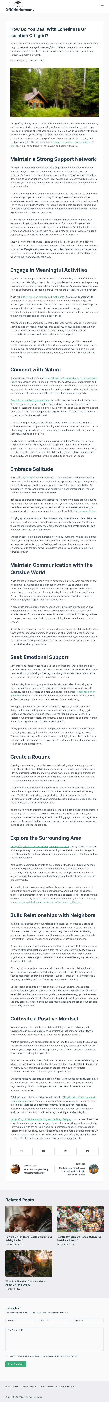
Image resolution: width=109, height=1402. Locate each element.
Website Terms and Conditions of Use (58, 1387)
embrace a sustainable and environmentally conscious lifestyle (46, 902)
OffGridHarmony (19, 10)
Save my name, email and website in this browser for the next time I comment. (44, 1356)
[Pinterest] (66, 1151)
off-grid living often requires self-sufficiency (40, 296)
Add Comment (15, 1330)
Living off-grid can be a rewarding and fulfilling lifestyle (40, 1119)
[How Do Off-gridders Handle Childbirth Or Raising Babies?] (28, 1219)
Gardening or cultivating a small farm (30, 400)
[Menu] (102, 6)
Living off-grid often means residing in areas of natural (39, 846)
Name (11, 1320)
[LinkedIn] (88, 1151)
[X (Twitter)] (43, 1151)
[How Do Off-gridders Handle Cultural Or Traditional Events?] (80, 1219)
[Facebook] (22, 1151)
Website (79, 1320)
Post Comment (15, 1364)
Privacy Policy (29, 1387)
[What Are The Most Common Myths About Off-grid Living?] (28, 1263)
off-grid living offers (28, 477)
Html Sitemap (11, 1387)
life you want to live (85, 511)
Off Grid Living (37, 61)
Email (44, 1320)
